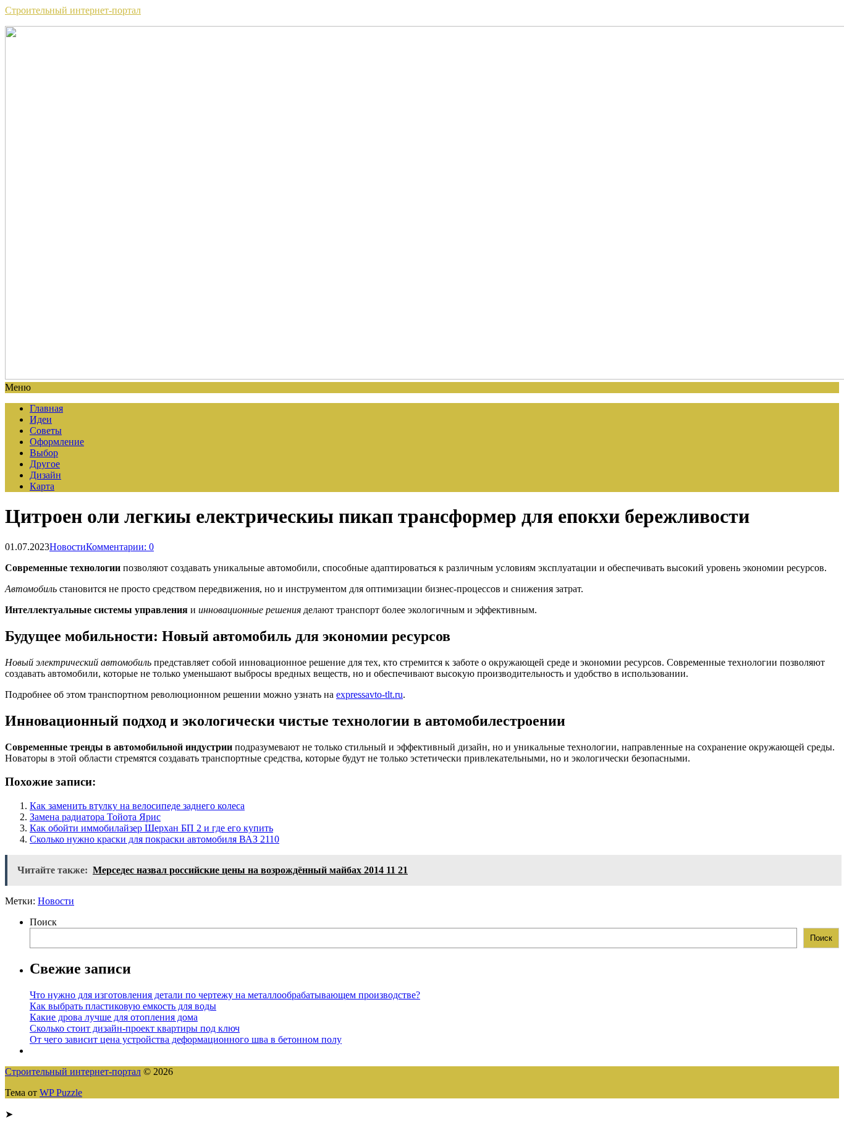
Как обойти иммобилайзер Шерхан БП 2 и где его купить (151, 828)
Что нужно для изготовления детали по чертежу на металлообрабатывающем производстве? (225, 995)
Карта (42, 486)
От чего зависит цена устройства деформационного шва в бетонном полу (186, 1039)
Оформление (57, 441)
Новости (67, 546)
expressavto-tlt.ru (369, 694)
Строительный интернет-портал (73, 10)
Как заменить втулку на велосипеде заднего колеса (137, 805)
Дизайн (45, 475)
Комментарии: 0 (120, 546)
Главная (46, 408)
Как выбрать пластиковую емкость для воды (123, 1006)
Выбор (44, 453)
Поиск (43, 922)
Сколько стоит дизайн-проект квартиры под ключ (135, 1028)
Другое (45, 464)
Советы (46, 430)
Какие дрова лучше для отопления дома (114, 1017)
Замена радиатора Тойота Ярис (95, 817)
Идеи (41, 419)
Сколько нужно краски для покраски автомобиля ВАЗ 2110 (154, 839)
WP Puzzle (61, 1092)
